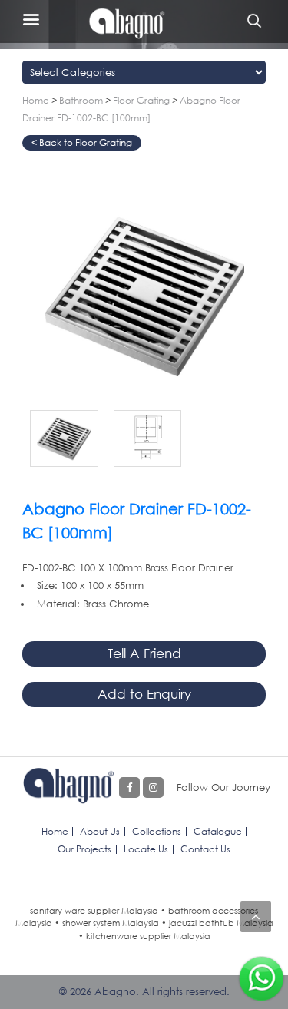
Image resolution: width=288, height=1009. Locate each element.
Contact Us (205, 849)
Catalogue (218, 831)
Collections (156, 831)
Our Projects (84, 849)
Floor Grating (141, 100)
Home (35, 100)
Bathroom (81, 100)
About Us (100, 831)
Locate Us (146, 849)
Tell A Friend (144, 653)
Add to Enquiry (144, 694)
